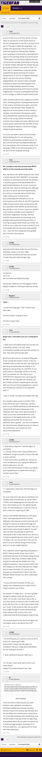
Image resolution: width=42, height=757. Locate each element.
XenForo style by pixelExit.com (25, 754)
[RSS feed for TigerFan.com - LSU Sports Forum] (40, 750)
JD (10, 677)
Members (16, 8)
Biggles (12, 296)
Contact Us (31, 750)
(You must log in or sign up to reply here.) (29, 737)
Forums (6, 8)
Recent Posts (5, 13)
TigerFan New (7, 750)
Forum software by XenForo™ (8, 754)
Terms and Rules (37, 753)
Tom (11, 31)
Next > (9, 26)
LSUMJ (11, 243)
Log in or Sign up (34, 1)
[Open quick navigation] (39, 18)
